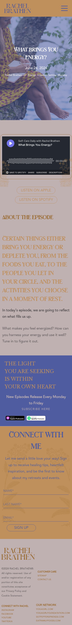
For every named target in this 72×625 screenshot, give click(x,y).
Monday (62, 75)
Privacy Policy (13, 591)
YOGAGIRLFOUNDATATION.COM (53, 613)
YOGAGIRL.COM (44, 609)
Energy (32, 75)
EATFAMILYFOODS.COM (48, 620)
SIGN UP (21, 528)
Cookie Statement (12, 596)
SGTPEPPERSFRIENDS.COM (50, 616)
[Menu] (64, 8)
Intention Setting (46, 75)
